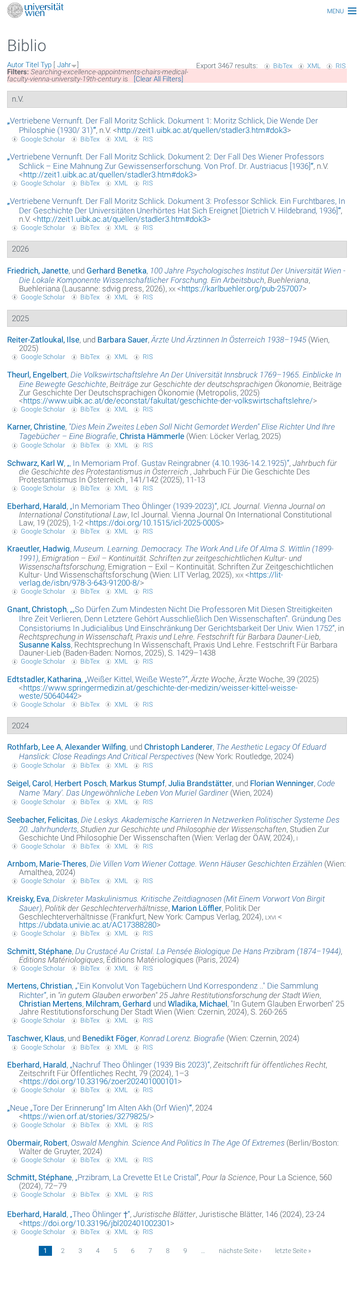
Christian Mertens (50, 1003)
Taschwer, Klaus (35, 1038)
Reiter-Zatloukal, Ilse (43, 339)
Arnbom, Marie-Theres (46, 863)
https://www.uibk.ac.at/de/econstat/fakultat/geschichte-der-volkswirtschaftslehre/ (168, 400)
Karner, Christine (36, 426)
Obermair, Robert (37, 1142)
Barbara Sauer (122, 339)
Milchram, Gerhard (118, 1003)
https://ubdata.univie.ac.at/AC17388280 (87, 924)
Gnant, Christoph (37, 609)
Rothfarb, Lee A (34, 747)
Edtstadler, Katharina (44, 679)
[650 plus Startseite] (181, 11)
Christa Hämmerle (152, 436)
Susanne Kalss (45, 644)
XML (313, 66)
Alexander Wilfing (95, 747)
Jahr (64, 65)
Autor (15, 65)
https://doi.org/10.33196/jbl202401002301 (96, 1223)
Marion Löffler (197, 908)
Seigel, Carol (29, 783)
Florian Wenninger (282, 783)
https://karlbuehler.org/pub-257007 (242, 288)
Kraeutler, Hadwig (38, 548)
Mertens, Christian (39, 985)
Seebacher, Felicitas (42, 819)
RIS (341, 66)
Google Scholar (43, 139)
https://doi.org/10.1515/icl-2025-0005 (154, 522)
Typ (46, 65)
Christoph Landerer (178, 747)
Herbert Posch (80, 783)
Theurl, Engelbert (37, 374)
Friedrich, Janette (38, 270)
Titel (32, 65)
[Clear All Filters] (158, 79)
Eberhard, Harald (37, 506)
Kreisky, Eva (28, 898)
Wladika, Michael (197, 1003)
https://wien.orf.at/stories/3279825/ (86, 1116)
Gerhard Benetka (116, 270)
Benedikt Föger (109, 1038)
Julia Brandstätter (200, 783)
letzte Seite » (293, 1250)
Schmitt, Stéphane (39, 951)
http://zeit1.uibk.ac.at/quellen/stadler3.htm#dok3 (202, 130)
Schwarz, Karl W (35, 463)
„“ (165, 161)
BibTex (283, 66)
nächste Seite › (240, 1250)
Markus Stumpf (137, 783)
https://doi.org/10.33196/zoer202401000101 (100, 1081)
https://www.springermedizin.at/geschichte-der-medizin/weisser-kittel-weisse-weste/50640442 (158, 692)
